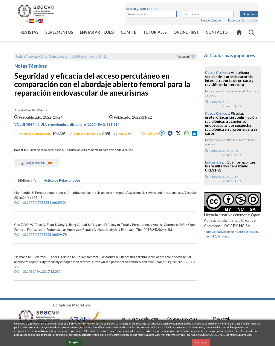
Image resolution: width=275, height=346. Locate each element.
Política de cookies (181, 318)
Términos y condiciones (139, 318)
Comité (128, 32)
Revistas (29, 32)
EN (36, 20)
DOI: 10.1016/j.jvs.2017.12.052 (37, 271)
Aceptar (248, 14)
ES (27, 20)
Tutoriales (155, 32)
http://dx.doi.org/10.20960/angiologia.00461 (78, 56)
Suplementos (59, 32)
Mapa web (221, 318)
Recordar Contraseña (242, 20)
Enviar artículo (97, 32)
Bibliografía (27, 180)
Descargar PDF (36, 162)
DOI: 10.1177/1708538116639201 (40, 202)
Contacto (217, 32)
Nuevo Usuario (211, 20)
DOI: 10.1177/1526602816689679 (40, 234)
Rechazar (201, 342)
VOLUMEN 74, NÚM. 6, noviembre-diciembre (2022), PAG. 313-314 (66, 124)
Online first (186, 32)
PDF (193, 56)
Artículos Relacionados (62, 180)
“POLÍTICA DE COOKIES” (211, 334)
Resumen (228, 106)
